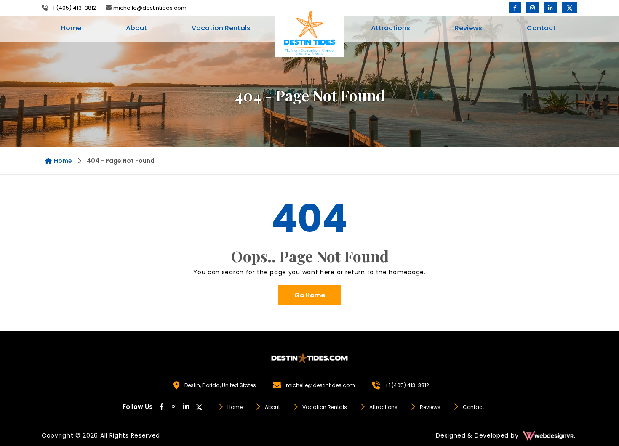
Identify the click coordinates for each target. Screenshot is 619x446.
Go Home (309, 295)
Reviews (468, 28)
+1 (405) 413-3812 (72, 8)
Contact (541, 28)
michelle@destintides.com (150, 8)
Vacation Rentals (221, 28)
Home (71, 28)
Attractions (390, 28)
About (136, 28)
